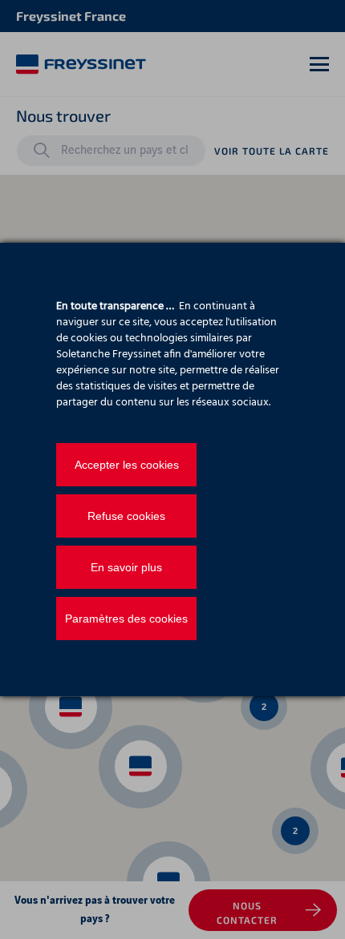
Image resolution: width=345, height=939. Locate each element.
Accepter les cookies (127, 464)
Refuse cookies (126, 516)
